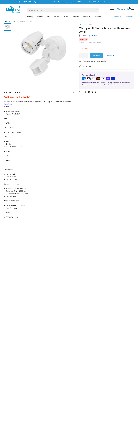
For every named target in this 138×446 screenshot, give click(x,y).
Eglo (80, 24)
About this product (12, 92)
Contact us (117, 17)
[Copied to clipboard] (95, 92)
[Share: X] (89, 92)
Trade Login (129, 17)
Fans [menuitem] (48, 17)
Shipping (88, 42)
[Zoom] (70, 27)
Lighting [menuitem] (30, 17)
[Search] (96, 10)
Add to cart (96, 55)
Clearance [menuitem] (97, 17)
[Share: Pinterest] (92, 92)
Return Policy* (87, 66)
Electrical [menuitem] (86, 17)
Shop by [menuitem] (76, 17)
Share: (81, 92)
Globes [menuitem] (66, 17)
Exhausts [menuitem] (57, 17)
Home (5, 21)
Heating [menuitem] (39, 17)
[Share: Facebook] (85, 92)
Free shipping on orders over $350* (95, 61)
